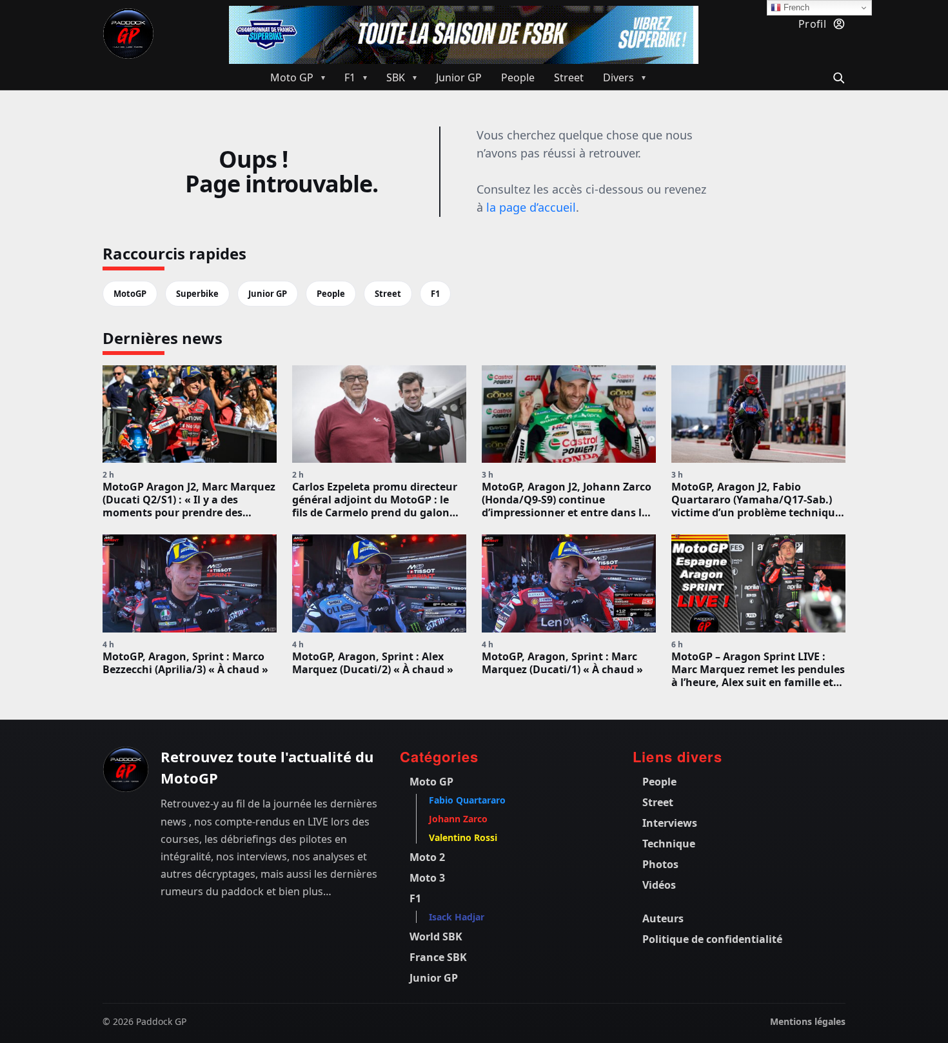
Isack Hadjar (456, 917)
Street (388, 293)
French (795, 7)
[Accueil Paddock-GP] (128, 33)
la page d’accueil (531, 207)
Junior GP (267, 293)
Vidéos (659, 885)
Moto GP (431, 782)
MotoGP (130, 293)
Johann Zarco (458, 819)
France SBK (438, 957)
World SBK (436, 936)
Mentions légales (807, 1021)
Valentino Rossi (463, 837)
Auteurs (663, 918)
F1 (435, 293)
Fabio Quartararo (467, 800)
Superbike (197, 293)
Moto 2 (427, 857)
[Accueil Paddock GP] (126, 769)
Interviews (669, 823)
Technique (668, 843)
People (331, 293)
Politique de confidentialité (712, 939)
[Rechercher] (836, 76)
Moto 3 (427, 878)
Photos (660, 864)
